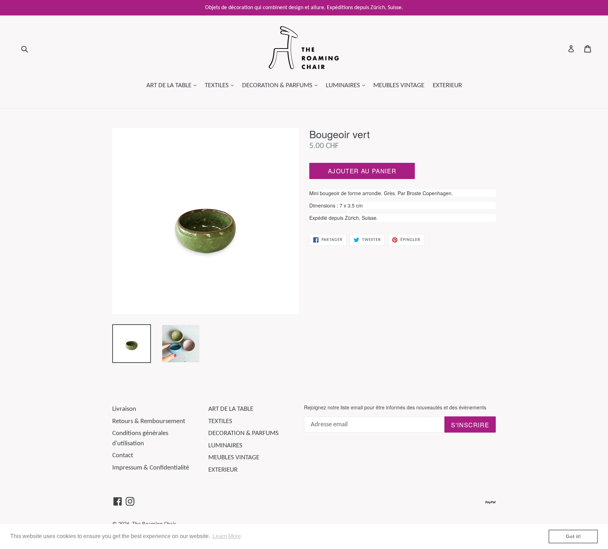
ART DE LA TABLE (173, 85)
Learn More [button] (227, 536)
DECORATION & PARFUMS (281, 85)
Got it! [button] (573, 536)
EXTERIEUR (447, 85)
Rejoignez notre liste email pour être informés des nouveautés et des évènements (395, 407)
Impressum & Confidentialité (150, 468)
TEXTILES (221, 85)
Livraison (124, 409)
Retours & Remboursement (148, 421)
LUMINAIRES (347, 85)
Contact (122, 455)
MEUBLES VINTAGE (398, 85)
